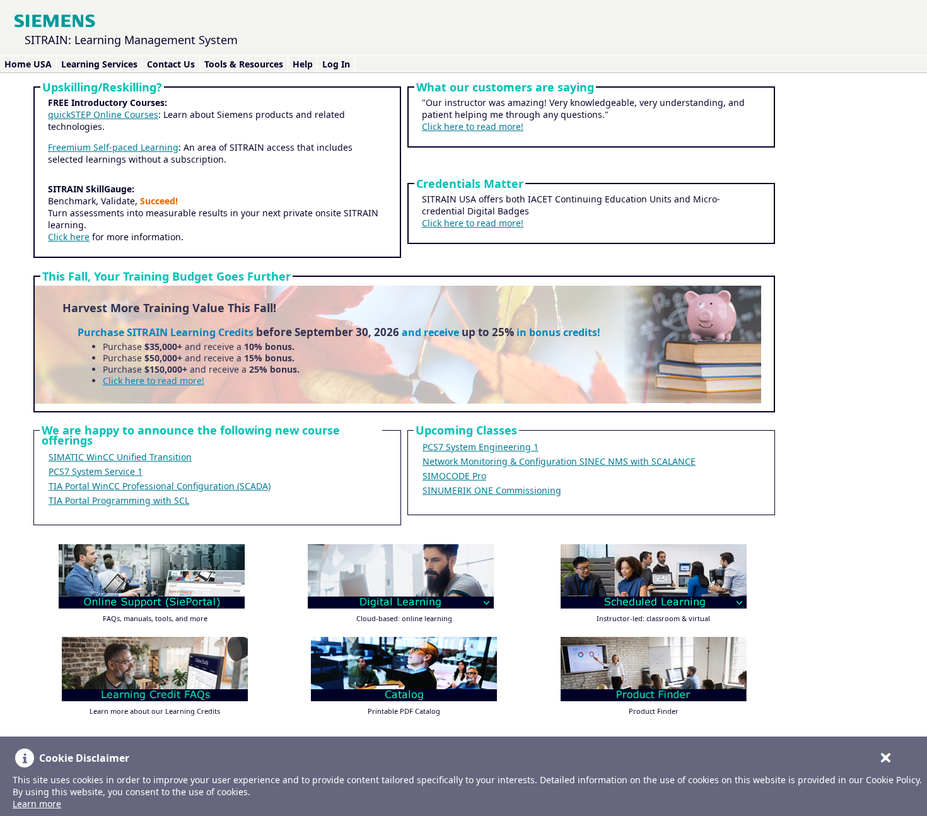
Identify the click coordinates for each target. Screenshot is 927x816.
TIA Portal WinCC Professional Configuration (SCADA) (160, 486)
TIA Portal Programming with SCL (119, 500)
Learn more (37, 804)
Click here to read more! (472, 126)
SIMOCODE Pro (454, 476)
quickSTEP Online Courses (103, 114)
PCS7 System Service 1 (96, 471)
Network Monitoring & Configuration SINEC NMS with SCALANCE (559, 461)
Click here (69, 237)
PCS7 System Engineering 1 (481, 447)
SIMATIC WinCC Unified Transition (120, 457)
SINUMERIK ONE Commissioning (492, 490)
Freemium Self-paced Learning (113, 147)
